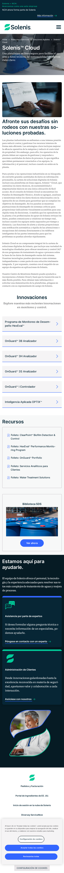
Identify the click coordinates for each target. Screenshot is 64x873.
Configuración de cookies (32, 868)
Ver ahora (32, 543)
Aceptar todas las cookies (32, 848)
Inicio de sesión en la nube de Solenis (32, 805)
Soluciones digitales (41, 39)
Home (4, 39)
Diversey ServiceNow (32, 815)
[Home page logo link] (32, 778)
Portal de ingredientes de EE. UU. (32, 795)
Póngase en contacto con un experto (26, 641)
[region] (32, 841)
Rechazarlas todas (31, 856)
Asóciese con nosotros (18, 699)
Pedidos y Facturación (32, 786)
